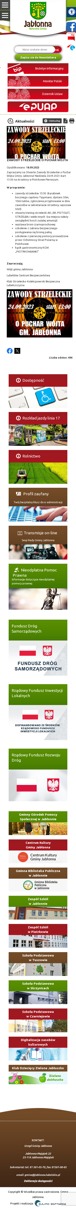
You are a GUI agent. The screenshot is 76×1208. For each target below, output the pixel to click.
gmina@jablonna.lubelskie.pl (42, 1174)
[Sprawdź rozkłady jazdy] (38, 434)
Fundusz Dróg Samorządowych (26, 626)
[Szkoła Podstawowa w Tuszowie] (38, 969)
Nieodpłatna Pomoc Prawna (35, 570)
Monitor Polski (52, 81)
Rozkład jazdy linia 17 (41, 418)
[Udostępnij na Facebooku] (10, 351)
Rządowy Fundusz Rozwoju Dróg (36, 755)
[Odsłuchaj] (52, 120)
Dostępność (33, 380)
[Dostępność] (38, 397)
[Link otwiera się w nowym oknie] (38, 106)
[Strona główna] (38, 16)
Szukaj (54, 49)
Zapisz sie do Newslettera (38, 57)
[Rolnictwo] (38, 472)
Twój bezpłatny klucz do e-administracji (38, 502)
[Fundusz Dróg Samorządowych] (38, 657)
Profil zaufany (35, 494)
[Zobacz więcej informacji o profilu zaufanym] (38, 516)
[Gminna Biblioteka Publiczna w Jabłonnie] (38, 885)
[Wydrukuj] (71, 120)
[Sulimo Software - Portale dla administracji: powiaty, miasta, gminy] (50, 1204)
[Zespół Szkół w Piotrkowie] (38, 941)
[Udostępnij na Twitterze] (17, 351)
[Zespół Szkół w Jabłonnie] (38, 913)
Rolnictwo (31, 456)
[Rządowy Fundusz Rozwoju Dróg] (38, 785)
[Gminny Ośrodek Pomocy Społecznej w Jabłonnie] (38, 828)
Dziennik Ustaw (52, 94)
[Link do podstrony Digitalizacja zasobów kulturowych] (38, 1054)
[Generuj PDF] (65, 120)
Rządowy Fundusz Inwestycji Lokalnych (37, 690)
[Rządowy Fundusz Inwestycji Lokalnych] (38, 722)
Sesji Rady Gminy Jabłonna (38, 540)
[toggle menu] (5, 5)
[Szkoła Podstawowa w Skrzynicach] (38, 997)
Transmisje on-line (40, 532)
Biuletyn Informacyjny (49, 68)
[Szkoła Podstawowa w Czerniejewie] (38, 1026)
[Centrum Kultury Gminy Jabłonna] (38, 856)
